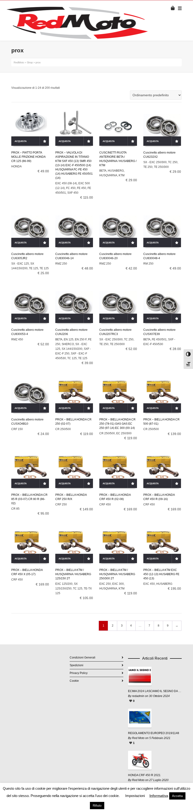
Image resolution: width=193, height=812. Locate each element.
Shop (30, 62)
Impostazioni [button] (135, 796)
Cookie (74, 680)
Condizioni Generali (82, 657)
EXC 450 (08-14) (66, 183)
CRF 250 (61, 504)
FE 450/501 (159, 339)
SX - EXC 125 (20, 263)
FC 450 (71, 188)
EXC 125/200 (63, 583)
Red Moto (138, 738)
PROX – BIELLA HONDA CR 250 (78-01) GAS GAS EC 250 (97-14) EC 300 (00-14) (117, 424)
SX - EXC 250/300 (155, 162)
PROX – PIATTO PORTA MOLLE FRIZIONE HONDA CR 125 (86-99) (28, 157)
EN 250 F (81, 339)
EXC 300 (118, 583)
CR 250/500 (63, 429)
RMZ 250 (61, 263)
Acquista (21, 141)
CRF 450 (105, 504)
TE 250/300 (161, 167)
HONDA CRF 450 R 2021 (144, 775)
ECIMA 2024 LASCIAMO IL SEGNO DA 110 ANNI (155, 691)
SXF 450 (72, 192)
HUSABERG (116, 170)
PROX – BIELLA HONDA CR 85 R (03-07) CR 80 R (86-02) (29, 499)
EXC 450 (149, 583)
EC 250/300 (124, 433)
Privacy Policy (79, 673)
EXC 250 (105, 583)
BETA (102, 170)
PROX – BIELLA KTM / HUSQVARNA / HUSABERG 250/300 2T (117, 574)
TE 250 (148, 167)
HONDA (16, 166)
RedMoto (19, 62)
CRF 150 (17, 429)
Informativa (158, 796)
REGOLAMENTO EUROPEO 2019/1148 (153, 733)
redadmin (138, 696)
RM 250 (148, 263)
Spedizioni (76, 665)
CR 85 (15, 508)
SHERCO (68, 344)
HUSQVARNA (108, 175)
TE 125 (33, 268)
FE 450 (81, 188)
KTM (122, 175)
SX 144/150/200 (72, 348)
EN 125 (68, 339)
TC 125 (72, 358)
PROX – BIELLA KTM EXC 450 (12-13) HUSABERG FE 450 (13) (161, 574)
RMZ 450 (17, 339)
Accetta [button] (177, 796)
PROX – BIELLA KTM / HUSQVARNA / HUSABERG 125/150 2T (73, 574)
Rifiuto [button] (97, 805)
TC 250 (172, 162)
